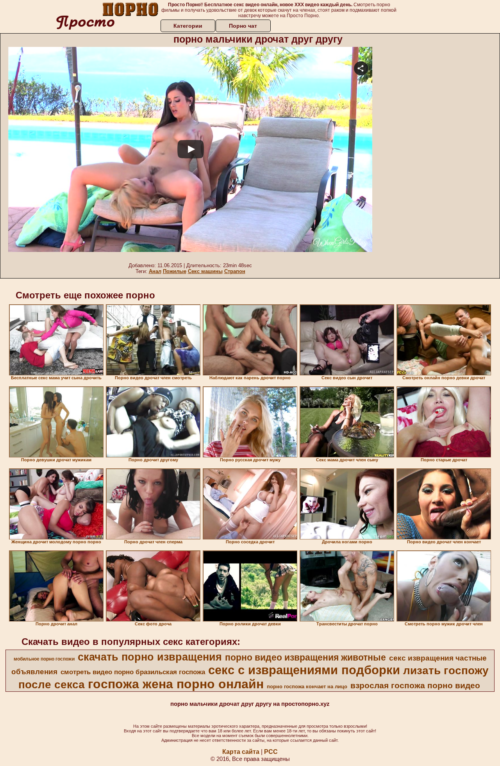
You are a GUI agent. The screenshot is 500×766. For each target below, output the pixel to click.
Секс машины (205, 271)
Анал (155, 271)
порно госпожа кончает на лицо (307, 686)
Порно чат (243, 26)
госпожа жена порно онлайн (176, 684)
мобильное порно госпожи (44, 659)
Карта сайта (240, 751)
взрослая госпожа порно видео (415, 685)
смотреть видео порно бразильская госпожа (133, 672)
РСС (271, 751)
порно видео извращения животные (305, 657)
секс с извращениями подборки (304, 670)
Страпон (234, 271)
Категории (187, 26)
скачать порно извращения (150, 657)
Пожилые (174, 271)
